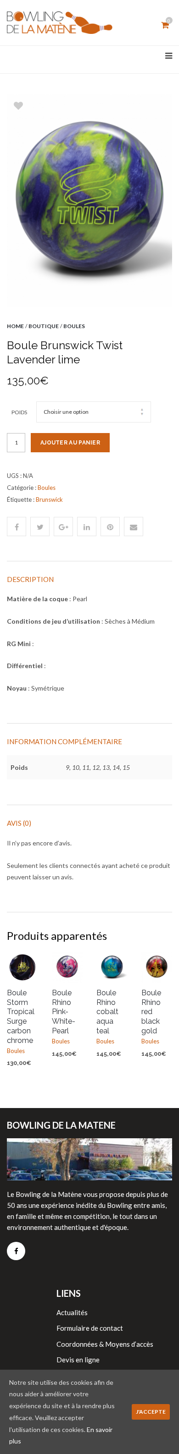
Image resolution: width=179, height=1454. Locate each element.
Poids (19, 412)
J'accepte (151, 1411)
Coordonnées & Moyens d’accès (104, 1344)
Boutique (43, 326)
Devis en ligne (78, 1359)
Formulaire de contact (89, 1328)
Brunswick (49, 499)
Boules (74, 326)
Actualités (72, 1312)
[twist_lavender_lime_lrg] (89, 200)
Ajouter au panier (70, 442)
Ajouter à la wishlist (18, 106)
